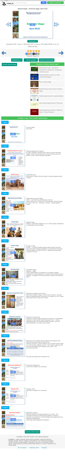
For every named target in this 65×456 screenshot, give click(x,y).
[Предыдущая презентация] (4, 53)
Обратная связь (34, 447)
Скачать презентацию (9, 64)
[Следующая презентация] (61, 53)
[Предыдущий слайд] (8, 24)
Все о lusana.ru (22, 447)
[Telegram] (31, 54)
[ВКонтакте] (27, 54)
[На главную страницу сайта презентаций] (8, 3)
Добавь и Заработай (55, 2)
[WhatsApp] (38, 54)
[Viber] (36, 54)
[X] (34, 54)
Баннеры (44, 447)
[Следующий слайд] (56, 24)
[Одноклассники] (29, 54)
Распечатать (32, 41)
